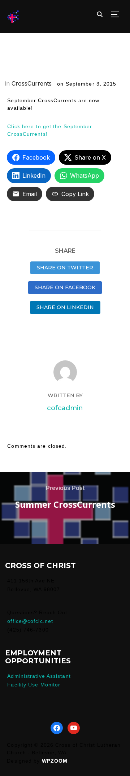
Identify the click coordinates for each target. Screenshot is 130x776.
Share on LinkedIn (65, 307)
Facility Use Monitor (33, 685)
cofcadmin (65, 408)
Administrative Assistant (38, 676)
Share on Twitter (65, 267)
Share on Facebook (65, 287)
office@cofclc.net (30, 621)
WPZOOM (55, 761)
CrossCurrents (32, 83)
